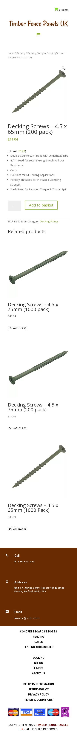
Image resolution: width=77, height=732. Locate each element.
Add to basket (41, 205)
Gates (38, 641)
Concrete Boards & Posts (38, 631)
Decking (20, 53)
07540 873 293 (24, 561)
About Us (38, 673)
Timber (39, 668)
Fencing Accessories (38, 647)
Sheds (38, 663)
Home (11, 53)
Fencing (38, 636)
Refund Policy (38, 689)
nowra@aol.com (27, 618)
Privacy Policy (38, 694)
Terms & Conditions (38, 699)
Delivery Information (38, 684)
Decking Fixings (36, 53)
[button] (63, 68)
